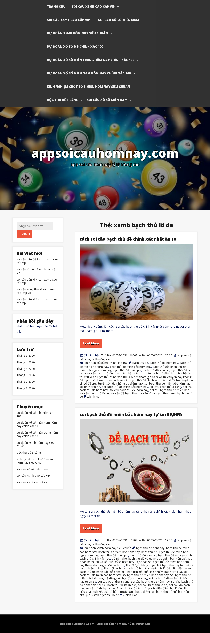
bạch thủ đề (161, 367)
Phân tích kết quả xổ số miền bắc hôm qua (154, 572)
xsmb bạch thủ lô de (105, 595)
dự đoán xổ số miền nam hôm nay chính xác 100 (89, 73)
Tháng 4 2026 (26, 369)
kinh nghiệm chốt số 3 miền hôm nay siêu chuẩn (88, 86)
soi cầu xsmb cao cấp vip (93, 6)
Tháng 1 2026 (26, 388)
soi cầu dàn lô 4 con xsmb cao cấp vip (37, 281)
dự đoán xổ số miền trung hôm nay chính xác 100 (90, 60)
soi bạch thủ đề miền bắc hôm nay (125, 387)
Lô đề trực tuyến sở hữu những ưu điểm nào (113, 383)
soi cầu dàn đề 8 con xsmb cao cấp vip (37, 261)
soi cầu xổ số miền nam (118, 20)
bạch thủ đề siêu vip (156, 370)
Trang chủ (56, 6)
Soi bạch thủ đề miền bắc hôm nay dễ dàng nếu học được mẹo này (135, 576)
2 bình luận (94, 397)
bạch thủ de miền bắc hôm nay (130, 367)
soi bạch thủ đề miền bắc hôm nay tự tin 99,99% (131, 414)
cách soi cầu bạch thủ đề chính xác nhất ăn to (128, 239)
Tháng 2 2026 (26, 381)
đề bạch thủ (88, 380)
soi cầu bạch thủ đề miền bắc (169, 390)
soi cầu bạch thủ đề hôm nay (129, 390)
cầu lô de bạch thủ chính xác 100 (106, 377)
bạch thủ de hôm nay (164, 363)
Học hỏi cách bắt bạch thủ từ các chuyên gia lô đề (137, 568)
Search (24, 234)
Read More (91, 343)
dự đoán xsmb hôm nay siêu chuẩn (77, 33)
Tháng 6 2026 (26, 355)
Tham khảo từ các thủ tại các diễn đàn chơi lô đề (149, 588)
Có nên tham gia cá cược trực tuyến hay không (160, 377)
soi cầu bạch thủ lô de (94, 393)
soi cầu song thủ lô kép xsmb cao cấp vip (36, 291)
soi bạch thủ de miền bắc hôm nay (167, 383)
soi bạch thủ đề (90, 387)
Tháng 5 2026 (26, 362)
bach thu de (140, 363)
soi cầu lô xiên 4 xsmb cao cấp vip (37, 271)
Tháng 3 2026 (26, 375)
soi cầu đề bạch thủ (124, 393)
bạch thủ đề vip (181, 370)
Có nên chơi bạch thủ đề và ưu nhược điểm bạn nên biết (149, 558)
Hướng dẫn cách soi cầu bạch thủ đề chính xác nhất (131, 380)
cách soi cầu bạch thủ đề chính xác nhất (106, 373)
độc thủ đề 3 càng (62, 100)
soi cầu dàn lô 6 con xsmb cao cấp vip (37, 301)
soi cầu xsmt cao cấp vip (68, 20)
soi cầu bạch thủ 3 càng (165, 387)
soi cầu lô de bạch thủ (153, 393)
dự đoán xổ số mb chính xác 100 (75, 46)
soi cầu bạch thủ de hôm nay (150, 581)
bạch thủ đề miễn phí (127, 370)
